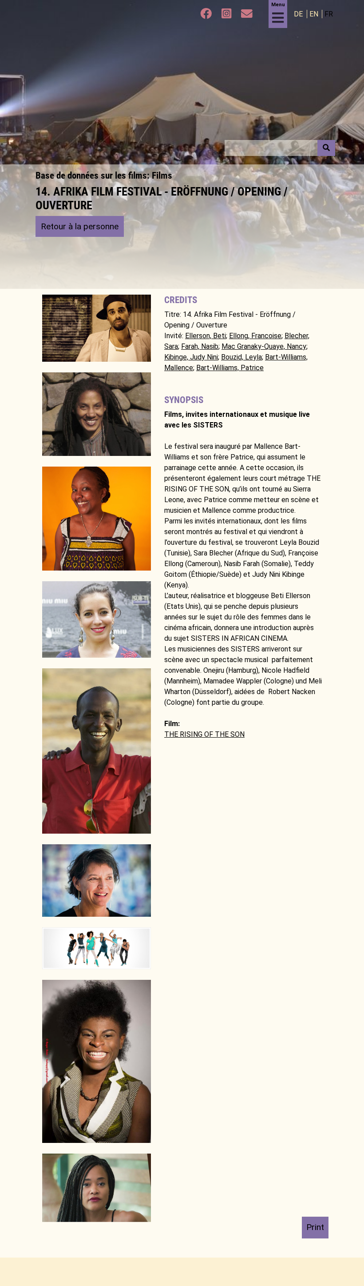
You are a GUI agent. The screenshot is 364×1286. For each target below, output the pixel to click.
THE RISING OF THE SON (204, 734)
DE (299, 14)
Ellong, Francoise (255, 335)
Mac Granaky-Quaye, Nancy (264, 346)
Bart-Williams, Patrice (230, 367)
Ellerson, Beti (205, 335)
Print (315, 1227)
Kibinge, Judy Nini (191, 357)
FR (328, 14)
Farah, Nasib (199, 346)
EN (314, 14)
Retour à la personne (80, 226)
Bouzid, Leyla (241, 357)
